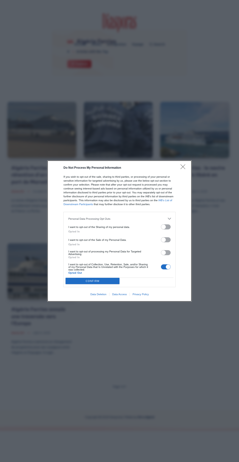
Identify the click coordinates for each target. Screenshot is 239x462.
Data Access (119, 294)
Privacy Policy (141, 294)
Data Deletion (98, 294)
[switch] (166, 226)
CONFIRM (93, 281)
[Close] (184, 167)
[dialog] (119, 231)
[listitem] (119, 219)
